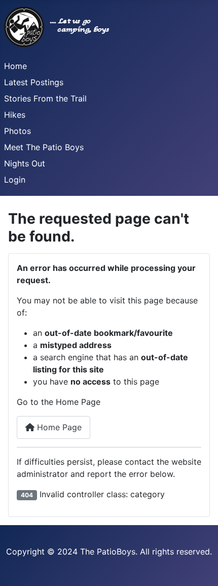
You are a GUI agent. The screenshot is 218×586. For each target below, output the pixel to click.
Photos (17, 131)
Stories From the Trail (45, 98)
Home (15, 66)
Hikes (14, 115)
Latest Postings (33, 82)
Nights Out (24, 163)
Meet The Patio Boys (44, 147)
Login (14, 180)
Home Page (58, 427)
